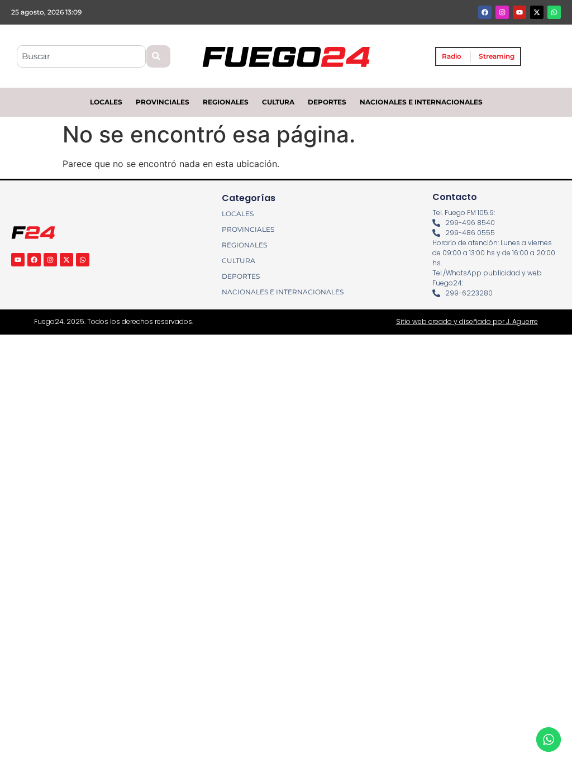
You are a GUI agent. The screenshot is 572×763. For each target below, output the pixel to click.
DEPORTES (327, 102)
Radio (451, 56)
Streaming (496, 56)
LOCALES (106, 102)
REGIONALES (226, 102)
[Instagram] (502, 12)
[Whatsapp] (554, 12)
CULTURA (278, 102)
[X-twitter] (537, 12)
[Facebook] (485, 12)
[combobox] (81, 56)
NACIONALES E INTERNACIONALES (421, 102)
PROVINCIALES (162, 102)
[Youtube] (519, 12)
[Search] (158, 56)
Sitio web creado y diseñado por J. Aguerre (467, 321)
